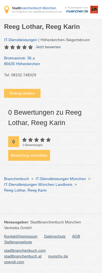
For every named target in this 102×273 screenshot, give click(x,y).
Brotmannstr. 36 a (22, 61)
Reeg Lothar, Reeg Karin (25, 190)
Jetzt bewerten (48, 47)
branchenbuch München (34, 8)
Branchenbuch (16, 179)
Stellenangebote (18, 242)
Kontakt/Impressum (21, 236)
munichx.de (58, 256)
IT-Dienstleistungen (20, 40)
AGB (76, 236)
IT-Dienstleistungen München (61, 179)
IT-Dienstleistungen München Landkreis (38, 184)
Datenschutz (55, 236)
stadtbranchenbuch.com (25, 250)
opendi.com (14, 262)
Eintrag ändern (22, 93)
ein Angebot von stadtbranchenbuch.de (37, 11)
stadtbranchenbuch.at (23, 256)
